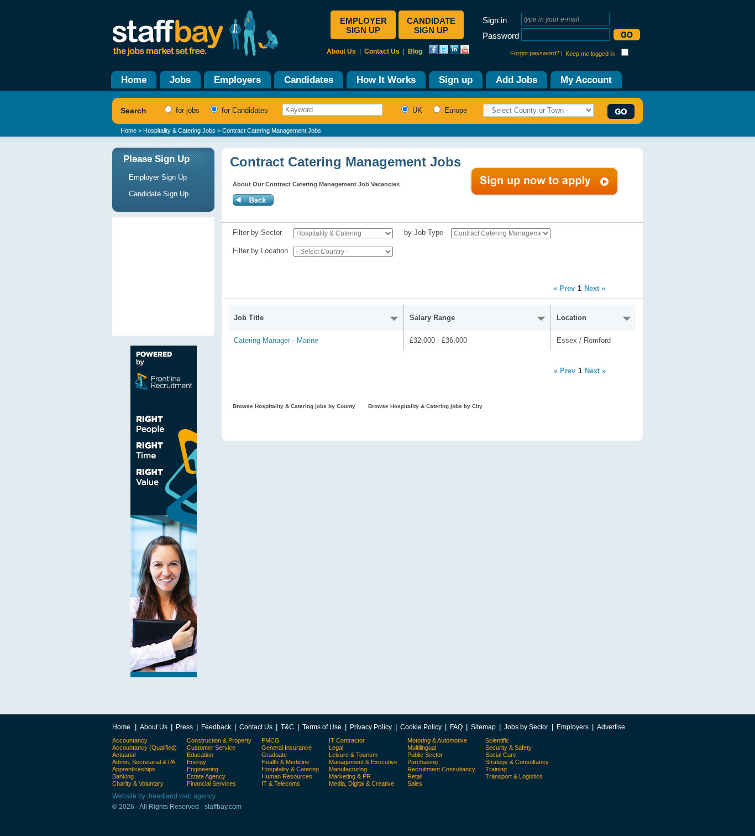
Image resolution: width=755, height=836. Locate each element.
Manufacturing (348, 769)
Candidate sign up (431, 25)
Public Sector (425, 754)
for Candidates (243, 110)
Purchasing (422, 762)
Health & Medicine (285, 762)
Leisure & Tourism (353, 754)
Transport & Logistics (514, 776)
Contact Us (382, 51)
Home (128, 130)
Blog (415, 51)
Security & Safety (508, 747)
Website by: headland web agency (164, 796)
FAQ (456, 726)
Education (200, 754)
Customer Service (211, 747)
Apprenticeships (133, 769)
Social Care (500, 754)
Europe (454, 110)
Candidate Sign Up (158, 194)
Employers (573, 726)
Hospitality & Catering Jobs (179, 130)
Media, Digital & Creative (361, 783)
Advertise (611, 726)
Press (184, 726)
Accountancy (130, 740)
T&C (287, 726)
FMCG (270, 740)
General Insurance (286, 747)
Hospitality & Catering (290, 769)
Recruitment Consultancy (441, 769)
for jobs (187, 110)
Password (501, 35)
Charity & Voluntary (138, 783)
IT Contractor (347, 740)
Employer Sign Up (158, 177)
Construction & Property (219, 740)
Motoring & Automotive (437, 740)
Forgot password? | (536, 53)
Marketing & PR (350, 776)
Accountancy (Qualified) (144, 747)
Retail (414, 776)
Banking (123, 776)
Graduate (274, 754)
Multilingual (421, 747)
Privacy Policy (371, 726)
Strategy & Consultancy (517, 762)
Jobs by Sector (526, 726)
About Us (341, 51)
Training (496, 769)
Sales (414, 783)
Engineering (202, 769)
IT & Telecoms (280, 783)
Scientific (497, 740)
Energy (196, 762)
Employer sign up (363, 25)
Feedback (216, 726)
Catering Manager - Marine (276, 340)
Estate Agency (206, 776)
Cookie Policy (421, 726)
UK (416, 110)
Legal (336, 747)
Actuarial (123, 754)
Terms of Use (322, 726)
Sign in (495, 20)
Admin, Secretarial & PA (143, 762)
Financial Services (211, 783)
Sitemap (483, 726)
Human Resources (286, 776)
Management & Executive (363, 762)
